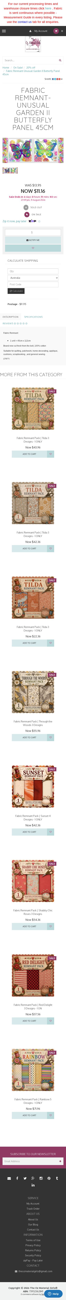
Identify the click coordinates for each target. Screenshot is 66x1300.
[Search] (60, 60)
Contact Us (33, 1229)
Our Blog (33, 1224)
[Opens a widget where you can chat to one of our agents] (53, 1294)
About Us (33, 1219)
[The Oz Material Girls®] (33, 43)
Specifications (33, 316)
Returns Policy (33, 1250)
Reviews (8, 323)
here (48, 8)
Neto (43, 1294)
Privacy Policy (33, 1245)
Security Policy (33, 1255)
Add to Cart (29, 454)
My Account (40, 31)
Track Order (33, 1208)
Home (6, 67)
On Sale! (18, 67)
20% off (30, 67)
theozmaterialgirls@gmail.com (35, 1271)
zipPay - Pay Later (33, 1260)
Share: (48, 79)
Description (10, 316)
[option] (33, 150)
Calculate (17, 290)
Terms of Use (33, 1240)
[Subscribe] (59, 1161)
